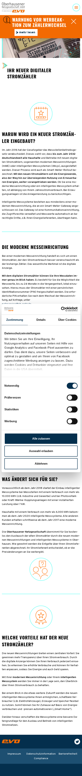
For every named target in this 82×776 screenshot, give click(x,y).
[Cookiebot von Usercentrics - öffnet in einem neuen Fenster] (61, 309)
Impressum (14, 754)
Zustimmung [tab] (14, 319)
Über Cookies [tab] (67, 319)
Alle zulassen (41, 438)
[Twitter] (77, 741)
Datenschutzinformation (41, 754)
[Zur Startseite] (11, 741)
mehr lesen (27, 32)
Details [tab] (41, 319)
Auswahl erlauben (41, 451)
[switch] (72, 397)
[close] (73, 21)
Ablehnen (41, 463)
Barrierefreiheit (68, 754)
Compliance (41, 758)
